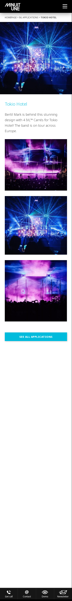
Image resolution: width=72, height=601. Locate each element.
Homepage (11, 17)
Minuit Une (13, 6)
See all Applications (36, 336)
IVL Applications (28, 17)
